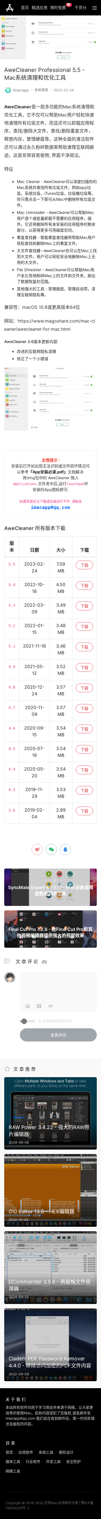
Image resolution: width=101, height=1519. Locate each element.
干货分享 (82, 7)
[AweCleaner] (8, 89)
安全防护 (73, 1461)
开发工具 (53, 1461)
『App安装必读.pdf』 (48, 471)
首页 (25, 7)
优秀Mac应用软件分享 (9, 7)
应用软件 (26, 1452)
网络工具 (13, 1471)
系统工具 (46, 1452)
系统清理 (41, 90)
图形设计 (66, 1452)
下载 (84, 565)
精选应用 (39, 7)
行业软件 (33, 1461)
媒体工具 (13, 1461)
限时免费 (60, 6)
